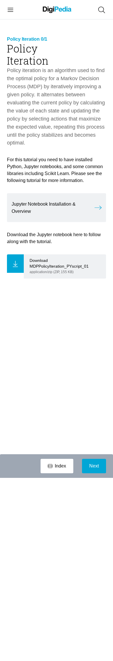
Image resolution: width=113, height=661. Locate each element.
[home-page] (57, 10)
